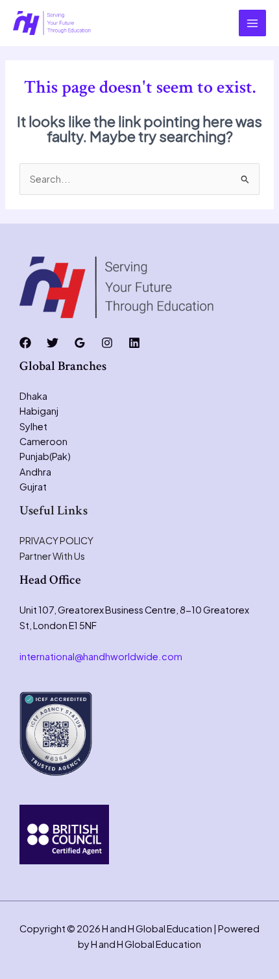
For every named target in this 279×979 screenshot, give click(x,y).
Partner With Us (52, 556)
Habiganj (38, 411)
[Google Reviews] (80, 343)
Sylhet (33, 426)
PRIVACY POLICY (56, 540)
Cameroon (43, 441)
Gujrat (33, 486)
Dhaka (33, 396)
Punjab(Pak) (45, 456)
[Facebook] (25, 343)
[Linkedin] (134, 343)
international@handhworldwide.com (100, 656)
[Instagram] (107, 343)
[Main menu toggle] (252, 23)
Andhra (35, 472)
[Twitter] (52, 343)
